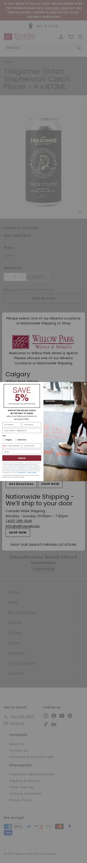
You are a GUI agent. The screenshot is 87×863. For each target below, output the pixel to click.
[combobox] (4, 445)
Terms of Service (32, 472)
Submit (21, 458)
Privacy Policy (21, 472)
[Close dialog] (85, 384)
